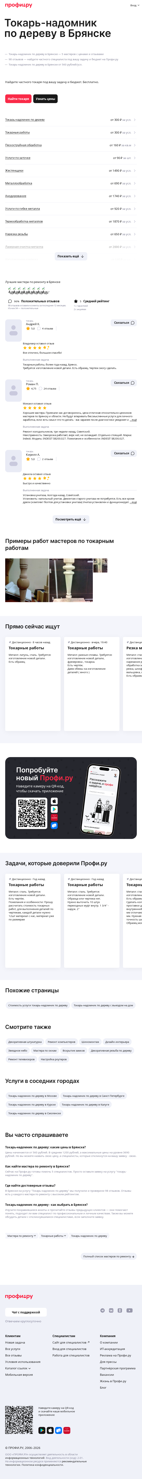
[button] (124, 322)
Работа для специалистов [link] (71, 1355)
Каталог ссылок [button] (16, 1368)
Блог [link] (103, 1387)
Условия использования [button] (23, 1362)
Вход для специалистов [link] (69, 1349)
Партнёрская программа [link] (118, 1368)
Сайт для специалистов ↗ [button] (71, 1342)
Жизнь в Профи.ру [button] (113, 1381)
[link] (18, 98)
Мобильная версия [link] (19, 1375)
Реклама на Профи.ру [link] (115, 1355)
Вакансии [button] (107, 1375)
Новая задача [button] (15, 1342)
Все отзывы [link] (13, 1355)
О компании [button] (109, 1342)
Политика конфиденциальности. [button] (43, 1464)
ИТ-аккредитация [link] (112, 1349)
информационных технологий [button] (25, 1457)
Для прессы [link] (108, 1362)
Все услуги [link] (12, 1349)
